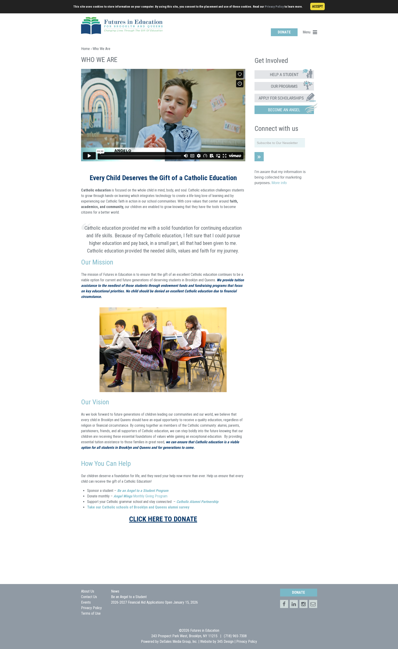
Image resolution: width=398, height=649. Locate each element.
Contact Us (89, 597)
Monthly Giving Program (140, 496)
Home (85, 49)
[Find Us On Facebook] (284, 604)
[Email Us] (313, 604)
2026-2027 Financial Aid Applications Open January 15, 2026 (154, 602)
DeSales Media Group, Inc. (178, 641)
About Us (87, 591)
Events (86, 602)
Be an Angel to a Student (129, 597)
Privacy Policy (274, 6)
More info (279, 183)
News (115, 591)
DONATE (284, 32)
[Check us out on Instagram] (303, 604)
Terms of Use (91, 613)
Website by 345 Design (217, 641)
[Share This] (294, 604)
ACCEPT (317, 6)
